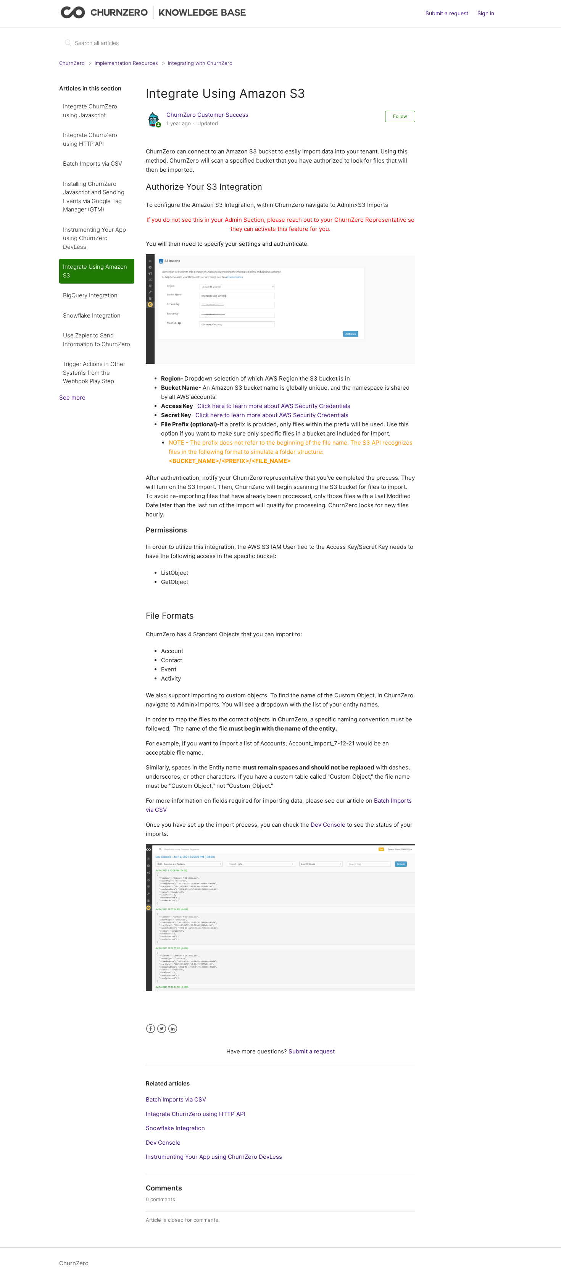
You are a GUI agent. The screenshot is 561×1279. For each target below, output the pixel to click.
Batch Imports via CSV (92, 163)
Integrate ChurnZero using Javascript (90, 111)
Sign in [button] (485, 13)
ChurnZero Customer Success (207, 114)
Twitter (161, 1029)
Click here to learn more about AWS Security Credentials (273, 406)
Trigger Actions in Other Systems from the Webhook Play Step (94, 372)
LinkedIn (172, 1029)
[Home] (155, 17)
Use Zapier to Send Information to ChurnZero (96, 340)
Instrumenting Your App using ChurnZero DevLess (94, 238)
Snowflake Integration (92, 315)
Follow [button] (400, 116)
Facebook (150, 1029)
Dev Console (328, 824)
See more (72, 397)
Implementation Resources (126, 63)
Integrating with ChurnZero (200, 63)
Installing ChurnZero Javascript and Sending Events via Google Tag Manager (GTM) (93, 196)
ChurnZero (72, 63)
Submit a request (447, 13)
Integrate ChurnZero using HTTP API (90, 139)
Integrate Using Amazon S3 (95, 271)
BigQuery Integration (90, 295)
